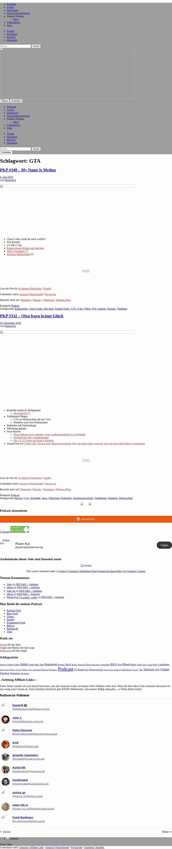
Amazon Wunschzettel (31, 294)
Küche (155, 665)
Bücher (18, 498)
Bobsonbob (51, 664)
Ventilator (122, 308)
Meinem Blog (63, 300)
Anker (16, 664)
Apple (24, 664)
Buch (68, 664)
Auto (41, 664)
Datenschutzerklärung (18, 13)
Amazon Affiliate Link (31, 847)
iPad (120, 664)
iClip (80, 308)
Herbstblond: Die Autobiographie (31, 437)
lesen (44, 498)
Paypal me (50, 294)
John (9, 584)
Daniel (3, 644)
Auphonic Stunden (94, 847)
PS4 (94, 308)
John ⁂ (11, 591)
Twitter (10, 31)
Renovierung (96, 669)
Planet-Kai (10, 180)
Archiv (10, 7)
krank (149, 665)
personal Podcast (40, 670)
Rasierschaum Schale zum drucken (25, 248)
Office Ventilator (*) (17, 251)
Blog (16, 19)
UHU (157, 669)
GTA (73, 308)
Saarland (117, 670)
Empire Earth (62, 308)
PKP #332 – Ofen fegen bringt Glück (31, 316)
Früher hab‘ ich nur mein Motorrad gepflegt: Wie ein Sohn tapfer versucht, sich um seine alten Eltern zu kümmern (85, 443)
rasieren (102, 308)
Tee (141, 669)
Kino (145, 665)
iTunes (10, 616)
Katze (133, 664)
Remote (111, 308)
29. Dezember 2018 (10, 323)
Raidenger (83, 669)
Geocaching (105, 664)
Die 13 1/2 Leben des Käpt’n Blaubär (33, 440)
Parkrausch (6, 650)
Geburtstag (95, 665)
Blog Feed (12, 613)
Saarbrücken (108, 670)
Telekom (148, 669)
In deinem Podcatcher (29, 288)
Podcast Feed (14, 610)
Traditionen (101, 498)
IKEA (113, 664)
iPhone (126, 664)
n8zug (10, 587)
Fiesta (88, 664)
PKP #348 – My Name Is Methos (28, 170)
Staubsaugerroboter (83, 498)
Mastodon (12, 40)
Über (9, 25)
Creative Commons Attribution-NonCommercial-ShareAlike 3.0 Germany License (101, 571)
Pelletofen (66, 498)
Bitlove (10, 625)
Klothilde (35, 498)
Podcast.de (12, 628)
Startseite (11, 4)
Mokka (25, 670)
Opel (30, 670)
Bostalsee (61, 665)
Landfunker (163, 664)
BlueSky (11, 37)
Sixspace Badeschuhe (18, 254)
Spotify (47, 288)
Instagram (12, 34)
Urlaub (164, 669)
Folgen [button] (164, 545)
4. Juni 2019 (6, 177)
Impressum (12, 10)
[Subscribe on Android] (19, 531)
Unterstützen (13, 22)
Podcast (15, 305)
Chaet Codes (36, 308)
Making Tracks (15, 670)
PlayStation (53, 670)
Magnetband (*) (21, 413)
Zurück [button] (6, 831)
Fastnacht (81, 665)
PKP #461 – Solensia (27, 584)
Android (10, 664)
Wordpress (25, 673)
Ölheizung (54, 498)
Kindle (139, 665)
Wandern (113, 498)
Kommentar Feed (16, 622)
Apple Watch (34, 664)
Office (87, 308)
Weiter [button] (166, 831)
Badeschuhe (21, 308)
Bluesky (37, 300)
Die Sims (49, 308)
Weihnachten (126, 498)
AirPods (3, 665)
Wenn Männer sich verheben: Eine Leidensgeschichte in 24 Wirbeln (49, 434)
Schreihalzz (126, 669)
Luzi (7, 669)
